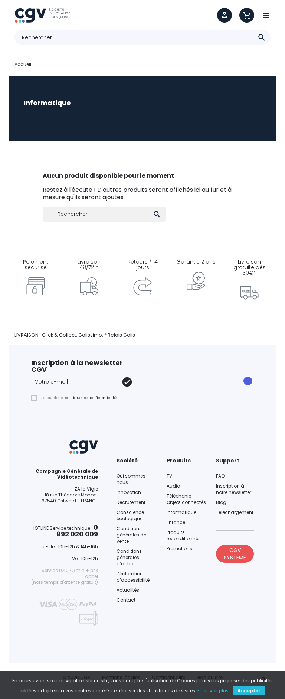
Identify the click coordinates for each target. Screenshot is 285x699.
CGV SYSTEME (235, 553)
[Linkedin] (173, 386)
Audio (173, 486)
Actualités (128, 590)
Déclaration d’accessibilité (133, 577)
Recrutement (131, 502)
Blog (221, 502)
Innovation (129, 492)
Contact (126, 600)
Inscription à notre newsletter (233, 489)
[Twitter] (194, 376)
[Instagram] (173, 376)
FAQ (220, 476)
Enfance (176, 522)
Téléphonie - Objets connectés (186, 499)
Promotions (179, 548)
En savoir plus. (213, 691)
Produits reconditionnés (184, 535)
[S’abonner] (127, 382)
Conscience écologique (130, 515)
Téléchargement (234, 512)
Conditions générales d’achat (129, 557)
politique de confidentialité (91, 398)
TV (169, 476)
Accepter (249, 691)
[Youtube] (153, 386)
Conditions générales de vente (131, 534)
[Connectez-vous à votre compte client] (224, 15)
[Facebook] (153, 376)
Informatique (181, 512)
